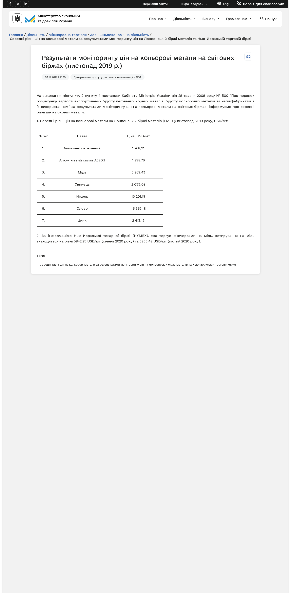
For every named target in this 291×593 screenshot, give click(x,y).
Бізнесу (209, 19)
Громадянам (237, 19)
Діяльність (182, 19)
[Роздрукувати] (248, 56)
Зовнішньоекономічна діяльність (119, 35)
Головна (16, 35)
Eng (226, 4)
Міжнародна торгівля (67, 35)
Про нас (156, 19)
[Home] (46, 18)
